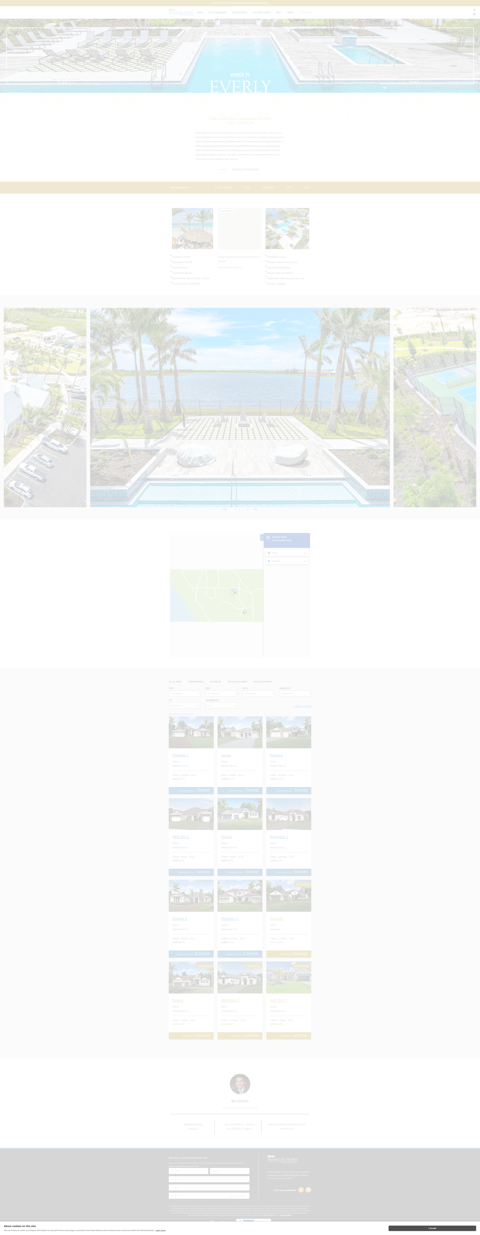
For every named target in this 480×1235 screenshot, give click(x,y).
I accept (432, 1228)
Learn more (161, 1230)
